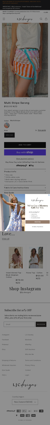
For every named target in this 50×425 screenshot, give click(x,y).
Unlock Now (38, 222)
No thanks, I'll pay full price (37, 226)
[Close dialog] (49, 195)
